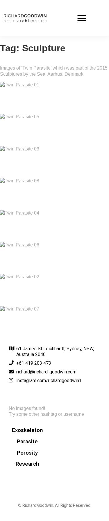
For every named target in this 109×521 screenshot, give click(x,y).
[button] (82, 18)
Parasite (27, 441)
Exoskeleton (27, 430)
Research (27, 464)
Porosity (27, 453)
